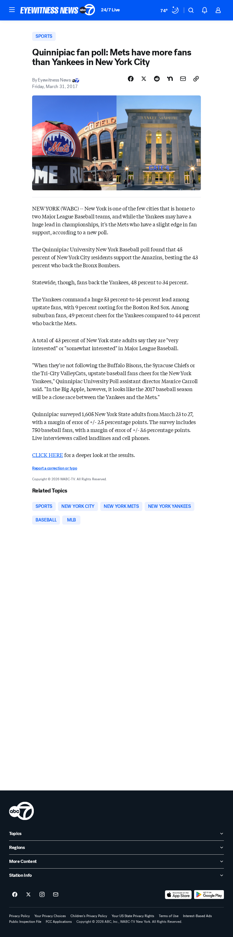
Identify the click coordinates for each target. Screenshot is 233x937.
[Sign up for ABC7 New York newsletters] (55, 894)
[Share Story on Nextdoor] (170, 79)
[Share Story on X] (144, 79)
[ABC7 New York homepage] (57, 10)
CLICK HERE (47, 454)
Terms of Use (168, 916)
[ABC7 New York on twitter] (28, 894)
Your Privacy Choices (50, 916)
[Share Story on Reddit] (157, 79)
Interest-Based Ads (197, 916)
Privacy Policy (19, 916)
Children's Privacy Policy (88, 916)
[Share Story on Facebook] (131, 79)
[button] (12, 9)
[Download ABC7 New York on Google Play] (209, 894)
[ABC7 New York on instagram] (42, 894)
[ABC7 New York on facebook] (14, 894)
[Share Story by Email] (183, 79)
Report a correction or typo (54, 468)
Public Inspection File (25, 921)
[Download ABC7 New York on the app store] (178, 894)
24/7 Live (110, 10)
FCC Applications (59, 921)
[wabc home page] (21, 811)
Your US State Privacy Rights (133, 916)
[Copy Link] (196, 79)
